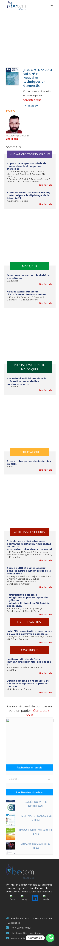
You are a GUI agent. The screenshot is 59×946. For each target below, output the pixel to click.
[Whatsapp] (50, 938)
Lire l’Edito (12, 138)
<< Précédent (30, 105)
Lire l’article (45, 184)
